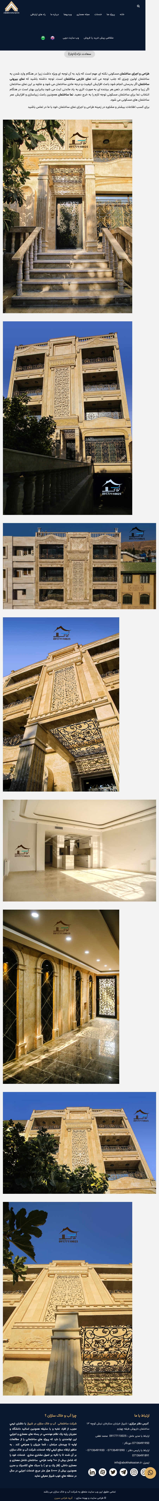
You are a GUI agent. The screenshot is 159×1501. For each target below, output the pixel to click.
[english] (54, 38)
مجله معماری (83, 14)
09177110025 (117, 1436)
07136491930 (96, 1450)
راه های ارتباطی (38, 14)
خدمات (98, 14)
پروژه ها (111, 14)
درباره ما (54, 14)
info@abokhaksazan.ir (128, 1463)
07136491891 (140, 1455)
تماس (39, 107)
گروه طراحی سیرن (63, 1498)
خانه (122, 14)
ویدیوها (68, 14)
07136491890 (116, 1450)
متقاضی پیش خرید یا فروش (98, 38)
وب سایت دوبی (71, 38)
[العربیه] (44, 38)
